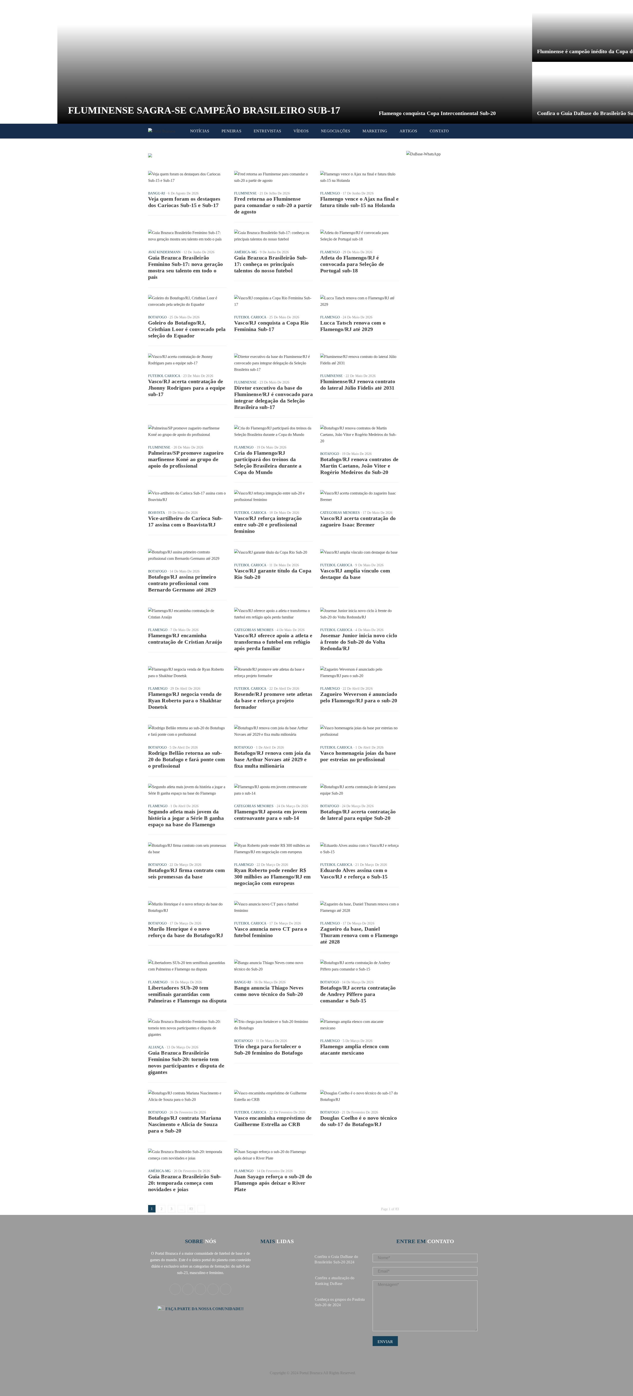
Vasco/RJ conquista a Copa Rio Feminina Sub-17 (271, 326)
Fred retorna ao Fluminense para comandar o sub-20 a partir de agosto (273, 205)
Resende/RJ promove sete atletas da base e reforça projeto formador (273, 700)
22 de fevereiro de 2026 (287, 1112)
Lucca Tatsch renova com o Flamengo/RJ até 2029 (352, 326)
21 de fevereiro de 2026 (360, 1112)
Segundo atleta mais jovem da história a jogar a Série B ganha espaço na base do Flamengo (186, 818)
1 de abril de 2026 (270, 747)
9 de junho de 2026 (274, 252)
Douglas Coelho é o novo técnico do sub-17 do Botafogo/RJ (358, 1121)
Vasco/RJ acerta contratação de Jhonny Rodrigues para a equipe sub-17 (187, 387)
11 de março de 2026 (271, 1041)
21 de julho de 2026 (275, 193)
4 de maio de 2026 (291, 630)
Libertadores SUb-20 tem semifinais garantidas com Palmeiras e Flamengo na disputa (187, 994)
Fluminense (245, 193)
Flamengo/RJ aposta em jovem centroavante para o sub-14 (270, 814)
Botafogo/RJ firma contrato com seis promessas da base (186, 873)
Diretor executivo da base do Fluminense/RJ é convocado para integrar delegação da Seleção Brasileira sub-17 (273, 397)
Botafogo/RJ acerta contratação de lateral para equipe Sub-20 (358, 814)
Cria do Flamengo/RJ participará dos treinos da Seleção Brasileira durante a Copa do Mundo (268, 462)
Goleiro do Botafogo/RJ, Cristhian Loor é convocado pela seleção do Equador (187, 329)
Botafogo (157, 317)
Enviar (385, 1342)
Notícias (199, 131)
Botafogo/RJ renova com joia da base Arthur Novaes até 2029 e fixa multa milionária (272, 759)
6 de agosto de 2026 (183, 193)
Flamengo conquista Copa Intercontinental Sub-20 (437, 113)
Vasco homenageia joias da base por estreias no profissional (358, 756)
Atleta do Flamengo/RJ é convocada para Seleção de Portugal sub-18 (352, 264)
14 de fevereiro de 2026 (275, 1171)
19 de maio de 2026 (272, 447)
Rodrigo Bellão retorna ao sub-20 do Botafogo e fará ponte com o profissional (186, 759)
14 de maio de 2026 (185, 571)
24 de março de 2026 (292, 806)
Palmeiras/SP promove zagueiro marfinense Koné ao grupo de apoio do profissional (186, 459)
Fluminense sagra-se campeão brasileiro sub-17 (204, 110)
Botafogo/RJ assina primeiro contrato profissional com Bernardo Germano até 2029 (182, 583)
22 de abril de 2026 (284, 688)
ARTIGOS (408, 131)
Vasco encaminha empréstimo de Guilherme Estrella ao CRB (273, 1121)
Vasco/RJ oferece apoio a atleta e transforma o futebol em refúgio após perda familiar (273, 641)
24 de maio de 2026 (358, 317)
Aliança (156, 1047)
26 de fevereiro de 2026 (188, 1112)
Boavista (156, 513)
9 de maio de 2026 (369, 565)
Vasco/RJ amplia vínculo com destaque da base (355, 574)
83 (191, 1209)
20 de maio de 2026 (188, 447)
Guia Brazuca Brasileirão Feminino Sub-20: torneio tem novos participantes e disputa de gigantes (186, 1062)
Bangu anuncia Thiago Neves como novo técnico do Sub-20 (268, 991)
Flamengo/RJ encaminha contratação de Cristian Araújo (185, 638)
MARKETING (374, 131)
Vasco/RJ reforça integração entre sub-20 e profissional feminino (268, 524)
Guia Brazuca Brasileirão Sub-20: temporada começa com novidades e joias (185, 1182)
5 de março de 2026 (358, 1041)
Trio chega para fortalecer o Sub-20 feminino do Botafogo (268, 1049)
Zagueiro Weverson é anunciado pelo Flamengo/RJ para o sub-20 (358, 697)
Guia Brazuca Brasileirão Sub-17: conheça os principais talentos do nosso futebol (271, 264)
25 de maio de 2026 (185, 317)
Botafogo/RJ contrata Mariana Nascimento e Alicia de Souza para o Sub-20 (184, 1124)
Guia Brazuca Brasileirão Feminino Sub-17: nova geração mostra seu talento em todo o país (185, 267)
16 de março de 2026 (186, 982)
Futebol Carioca (250, 317)
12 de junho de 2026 (198, 252)
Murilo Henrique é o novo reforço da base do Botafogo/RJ (185, 932)
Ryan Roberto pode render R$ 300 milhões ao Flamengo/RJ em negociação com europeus (272, 876)
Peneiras (231, 131)
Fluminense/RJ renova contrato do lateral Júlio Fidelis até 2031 (357, 384)
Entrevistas (267, 131)
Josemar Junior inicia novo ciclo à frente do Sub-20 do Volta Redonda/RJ (358, 641)
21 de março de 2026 (371, 865)
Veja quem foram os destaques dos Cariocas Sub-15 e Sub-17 (184, 202)
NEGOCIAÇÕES (335, 131)
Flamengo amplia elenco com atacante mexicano (354, 1049)
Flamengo (330, 193)
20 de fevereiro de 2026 (192, 1171)
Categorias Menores (340, 513)
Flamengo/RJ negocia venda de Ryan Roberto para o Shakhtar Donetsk (185, 700)
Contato (439, 131)
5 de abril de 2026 (184, 747)
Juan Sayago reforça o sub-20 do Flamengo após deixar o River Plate (273, 1182)
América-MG (245, 252)
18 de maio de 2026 (284, 513)
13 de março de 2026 (182, 1047)
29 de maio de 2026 (358, 252)
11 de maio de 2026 (284, 565)
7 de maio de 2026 (184, 630)
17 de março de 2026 (185, 923)
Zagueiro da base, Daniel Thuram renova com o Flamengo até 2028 (359, 935)
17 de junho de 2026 (358, 193)
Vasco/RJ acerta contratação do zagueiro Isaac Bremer (358, 521)
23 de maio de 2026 (198, 376)
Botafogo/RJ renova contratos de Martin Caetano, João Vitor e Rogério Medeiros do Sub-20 (359, 465)
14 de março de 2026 (358, 982)
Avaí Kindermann (164, 252)
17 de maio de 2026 (378, 513)
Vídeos (301, 131)
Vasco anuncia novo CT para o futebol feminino (270, 932)
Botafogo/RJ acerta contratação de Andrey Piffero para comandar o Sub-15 (358, 994)
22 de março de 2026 (185, 865)
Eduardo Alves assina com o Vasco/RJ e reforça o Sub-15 (353, 873)
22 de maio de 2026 (361, 376)
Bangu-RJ (156, 193)
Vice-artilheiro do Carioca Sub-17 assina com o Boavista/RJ (185, 521)
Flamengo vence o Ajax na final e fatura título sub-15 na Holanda (359, 202)
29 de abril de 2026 (185, 688)
